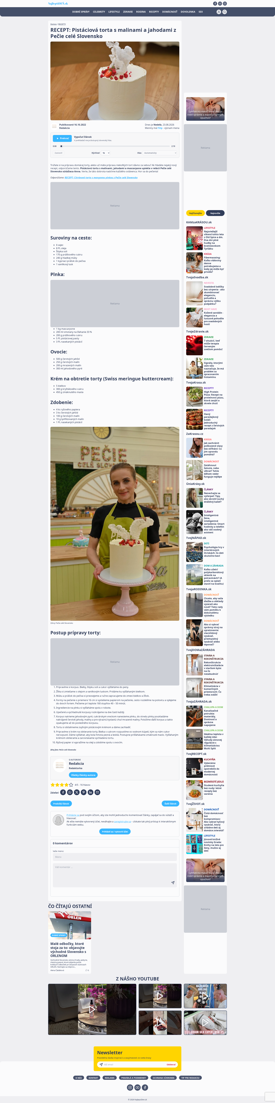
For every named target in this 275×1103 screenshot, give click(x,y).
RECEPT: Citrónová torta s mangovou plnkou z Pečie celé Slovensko (101, 177)
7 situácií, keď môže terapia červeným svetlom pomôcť (213, 345)
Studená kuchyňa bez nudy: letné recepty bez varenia (214, 789)
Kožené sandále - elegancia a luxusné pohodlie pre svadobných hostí (214, 318)
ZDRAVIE (128, 11)
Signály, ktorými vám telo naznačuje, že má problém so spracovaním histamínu (214, 370)
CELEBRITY (99, 11)
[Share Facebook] (63, 792)
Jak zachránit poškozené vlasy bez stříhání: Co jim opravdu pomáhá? (213, 449)
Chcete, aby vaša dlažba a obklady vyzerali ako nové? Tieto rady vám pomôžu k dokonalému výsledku (213, 607)
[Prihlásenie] (219, 12)
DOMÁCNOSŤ (169, 11)
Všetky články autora (83, 775)
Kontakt (93, 1077)
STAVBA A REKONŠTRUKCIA (213, 657)
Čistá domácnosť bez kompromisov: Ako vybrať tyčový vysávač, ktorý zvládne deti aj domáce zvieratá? (214, 822)
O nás (78, 1077)
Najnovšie (215, 213)
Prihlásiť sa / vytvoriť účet (115, 831)
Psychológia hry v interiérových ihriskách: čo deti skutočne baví (214, 551)
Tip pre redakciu (190, 1077)
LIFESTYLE (114, 11)
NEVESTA (209, 282)
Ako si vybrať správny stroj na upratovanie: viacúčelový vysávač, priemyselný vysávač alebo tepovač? (213, 634)
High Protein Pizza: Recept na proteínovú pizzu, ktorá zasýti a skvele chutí (214, 397)
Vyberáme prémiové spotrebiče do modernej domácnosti (211, 769)
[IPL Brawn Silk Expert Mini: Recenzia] (205, 1023)
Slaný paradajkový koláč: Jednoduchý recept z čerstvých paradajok (214, 421)
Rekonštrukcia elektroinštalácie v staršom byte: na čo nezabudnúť (213, 668)
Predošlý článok (61, 803)
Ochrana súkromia (163, 1077)
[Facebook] (215, 4)
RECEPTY (154, 11)
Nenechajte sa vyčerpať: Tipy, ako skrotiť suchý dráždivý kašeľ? (214, 497)
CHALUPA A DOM (213, 707)
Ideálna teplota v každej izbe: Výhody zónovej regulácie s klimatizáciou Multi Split (213, 741)
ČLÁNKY (208, 489)
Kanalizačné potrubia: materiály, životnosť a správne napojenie (211, 718)
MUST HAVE (210, 309)
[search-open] (224, 12)
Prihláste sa (73, 815)
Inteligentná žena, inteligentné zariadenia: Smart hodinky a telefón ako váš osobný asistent (214, 524)
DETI (206, 543)
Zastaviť (58, 153)
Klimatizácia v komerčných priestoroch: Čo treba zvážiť (212, 690)
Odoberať (171, 1064)
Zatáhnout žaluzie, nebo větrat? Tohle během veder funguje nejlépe (213, 471)
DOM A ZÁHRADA (213, 565)
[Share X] (77, 792)
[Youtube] (220, 4)
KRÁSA (208, 254)
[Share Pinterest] (84, 792)
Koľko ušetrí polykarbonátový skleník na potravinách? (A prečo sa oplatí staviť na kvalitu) (214, 576)
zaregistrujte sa (122, 821)
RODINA (141, 11)
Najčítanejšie (195, 213)
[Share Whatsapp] (70, 792)
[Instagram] (225, 4)
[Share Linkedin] (90, 792)
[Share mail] (97, 792)
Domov (53, 24)
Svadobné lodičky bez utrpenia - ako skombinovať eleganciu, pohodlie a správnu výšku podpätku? (214, 295)
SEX (201, 11)
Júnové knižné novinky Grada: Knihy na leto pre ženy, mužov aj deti (214, 845)
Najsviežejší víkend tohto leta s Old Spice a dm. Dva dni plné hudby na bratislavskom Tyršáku (214, 240)
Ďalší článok (170, 803)
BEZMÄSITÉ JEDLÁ (214, 781)
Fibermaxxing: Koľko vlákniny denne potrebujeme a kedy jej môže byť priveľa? (214, 264)
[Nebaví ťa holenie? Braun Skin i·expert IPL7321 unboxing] (160, 1023)
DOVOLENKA (188, 11)
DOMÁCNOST (211, 461)
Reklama (109, 1077)
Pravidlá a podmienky (133, 1077)
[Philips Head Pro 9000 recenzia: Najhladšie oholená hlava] (205, 996)
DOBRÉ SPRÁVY (81, 11)
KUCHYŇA (209, 759)
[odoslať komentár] (173, 882)
